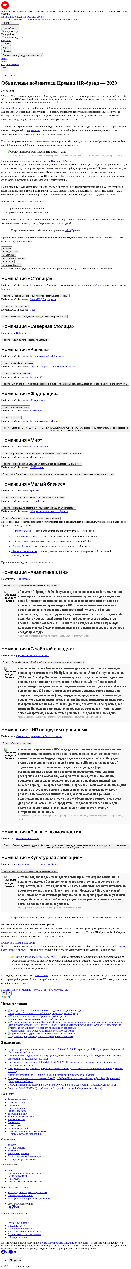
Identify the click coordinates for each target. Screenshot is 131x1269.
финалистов (83, 219)
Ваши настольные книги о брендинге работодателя (36, 1019)
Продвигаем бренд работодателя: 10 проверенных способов (40, 1036)
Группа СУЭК (37, 377)
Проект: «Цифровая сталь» (16, 407)
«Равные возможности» (24, 551)
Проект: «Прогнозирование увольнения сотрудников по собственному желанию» (42, 464)
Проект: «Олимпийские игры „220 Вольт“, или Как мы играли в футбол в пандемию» (43, 662)
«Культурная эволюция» (24, 536)
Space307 (35, 490)
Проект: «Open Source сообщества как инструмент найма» (31, 518)
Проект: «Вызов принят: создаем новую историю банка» (30, 871)
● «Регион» (8, 261)
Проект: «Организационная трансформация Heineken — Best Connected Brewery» (42, 453)
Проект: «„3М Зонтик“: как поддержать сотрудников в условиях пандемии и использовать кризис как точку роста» (58, 474)
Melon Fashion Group (27, 838)
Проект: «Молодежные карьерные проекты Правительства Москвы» (35, 296)
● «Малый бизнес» (12, 265)
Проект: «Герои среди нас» (16, 306)
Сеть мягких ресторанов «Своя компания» (53, 366)
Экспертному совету (12, 219)
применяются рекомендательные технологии (64, 1242)
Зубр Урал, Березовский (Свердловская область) (69, 1074)
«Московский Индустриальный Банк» (37, 864)
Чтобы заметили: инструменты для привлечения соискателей (41, 1030)
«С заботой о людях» (22, 546)
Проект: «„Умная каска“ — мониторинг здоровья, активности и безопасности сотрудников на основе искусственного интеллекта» (65, 384)
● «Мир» (7, 248)
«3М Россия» (37, 467)
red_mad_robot (37, 501)
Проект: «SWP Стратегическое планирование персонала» (30, 586)
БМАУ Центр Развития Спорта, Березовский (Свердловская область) (64, 1088)
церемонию (33, 130)
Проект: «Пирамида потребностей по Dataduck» (26, 340)
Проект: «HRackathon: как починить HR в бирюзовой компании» (33, 497)
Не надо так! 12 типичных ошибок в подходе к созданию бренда (43, 1013)
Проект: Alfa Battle (11, 417)
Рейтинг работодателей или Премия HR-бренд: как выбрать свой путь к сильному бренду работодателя (64, 1025)
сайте (68, 230)
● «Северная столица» (13, 258)
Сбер (32, 309)
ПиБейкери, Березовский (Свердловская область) (89, 1084)
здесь (118, 917)
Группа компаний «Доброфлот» (47, 356)
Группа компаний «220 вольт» (32, 655)
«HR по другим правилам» (26, 541)
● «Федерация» (10, 251)
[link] (6, 51)
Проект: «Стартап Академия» (17, 373)
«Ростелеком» (37, 457)
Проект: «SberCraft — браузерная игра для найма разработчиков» (34, 316)
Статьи (11, 75)
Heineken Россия (39, 446)
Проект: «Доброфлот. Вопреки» (18, 363)
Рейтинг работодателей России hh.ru (35, 957)
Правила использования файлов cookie (56, 19)
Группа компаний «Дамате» (45, 421)
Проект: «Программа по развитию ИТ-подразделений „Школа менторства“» (39, 508)
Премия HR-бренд (11, 108)
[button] (4, 58)
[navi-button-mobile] (4, 68)
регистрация (41, 975)
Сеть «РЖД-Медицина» (43, 299)
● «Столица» (9, 255)
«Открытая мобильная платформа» (49, 511)
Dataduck (21, 333)
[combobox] (15, 1259)
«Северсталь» (37, 400)
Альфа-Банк (36, 410)
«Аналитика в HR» (21, 531)
